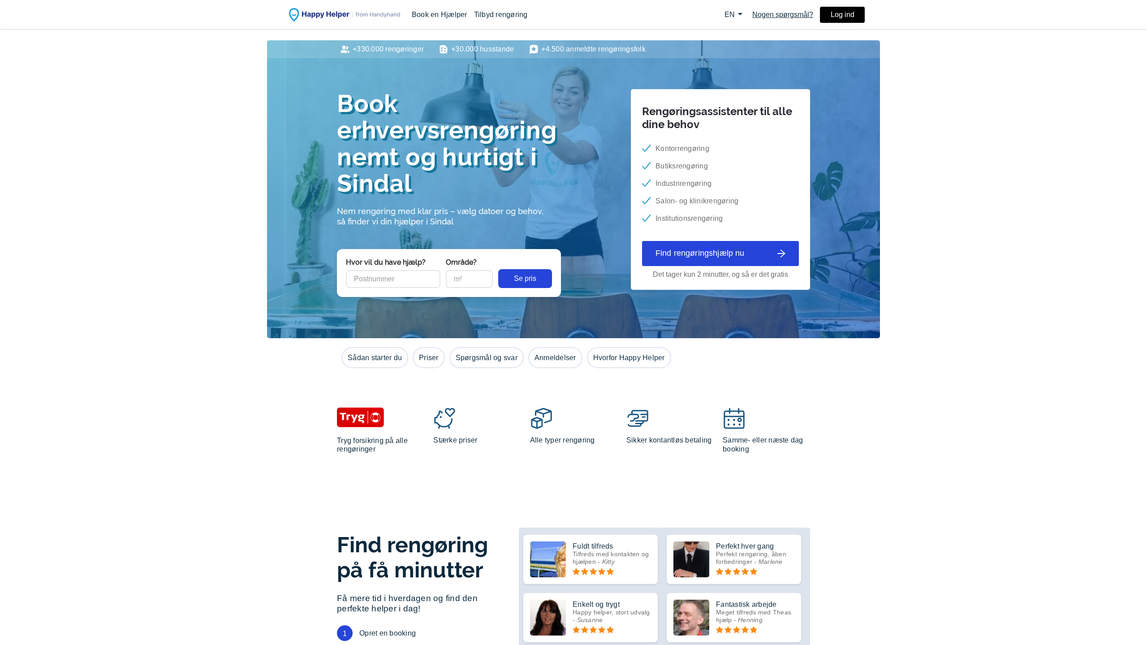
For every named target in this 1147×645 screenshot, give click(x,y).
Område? (461, 262)
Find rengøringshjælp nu (699, 253)
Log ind (842, 14)
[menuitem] (439, 14)
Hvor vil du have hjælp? (386, 262)
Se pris (525, 278)
